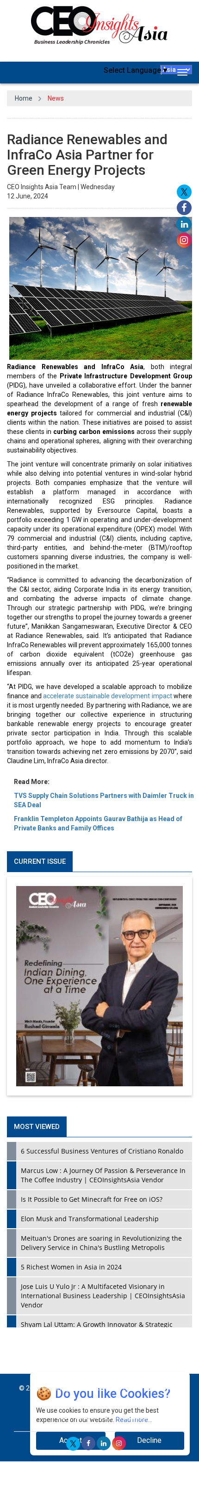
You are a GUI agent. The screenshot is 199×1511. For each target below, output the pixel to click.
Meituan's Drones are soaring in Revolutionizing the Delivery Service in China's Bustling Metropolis (101, 1243)
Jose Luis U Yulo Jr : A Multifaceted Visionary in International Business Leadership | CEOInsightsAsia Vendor (103, 1295)
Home (23, 98)
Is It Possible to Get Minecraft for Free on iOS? (91, 1199)
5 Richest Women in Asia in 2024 (71, 1266)
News (56, 98)
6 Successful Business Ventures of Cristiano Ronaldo (102, 1151)
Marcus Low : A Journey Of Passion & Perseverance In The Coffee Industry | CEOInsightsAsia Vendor (103, 1175)
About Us (134, 1417)
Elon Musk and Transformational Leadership (90, 1218)
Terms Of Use (95, 1417)
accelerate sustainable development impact (107, 696)
